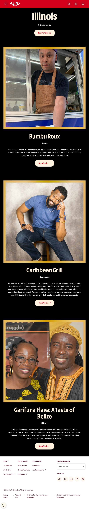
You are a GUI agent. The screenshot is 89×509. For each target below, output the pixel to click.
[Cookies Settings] (3, 505)
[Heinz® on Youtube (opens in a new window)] (71, 479)
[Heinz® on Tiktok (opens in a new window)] (59, 479)
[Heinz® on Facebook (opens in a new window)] (77, 479)
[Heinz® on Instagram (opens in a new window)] (65, 479)
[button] (6, 4)
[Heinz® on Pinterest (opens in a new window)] (83, 479)
